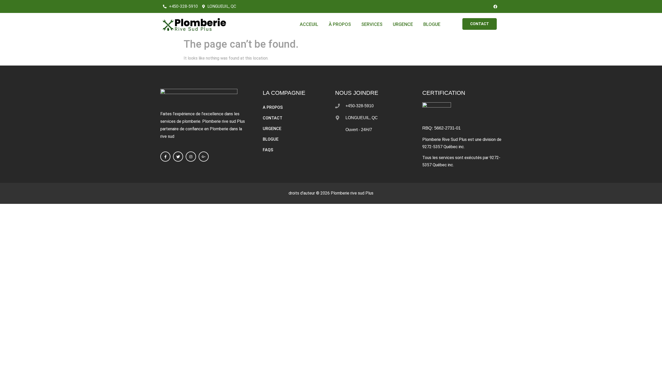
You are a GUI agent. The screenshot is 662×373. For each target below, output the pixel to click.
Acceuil (309, 24)
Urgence (403, 24)
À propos (340, 24)
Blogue (431, 24)
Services (371, 24)
